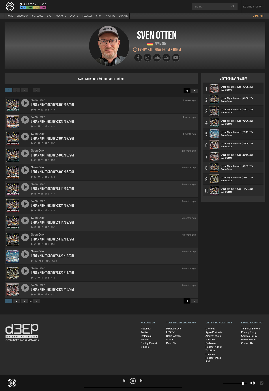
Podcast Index (213, 357)
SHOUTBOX (22, 15)
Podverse (211, 343)
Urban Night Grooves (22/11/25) (52, 272)
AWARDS (110, 15)
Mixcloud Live (173, 328)
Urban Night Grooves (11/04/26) (52, 188)
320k (23, 7)
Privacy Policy (249, 332)
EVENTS (74, 15)
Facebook (146, 328)
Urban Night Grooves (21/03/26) (52, 205)
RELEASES (87, 15)
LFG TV (170, 332)
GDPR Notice (248, 339)
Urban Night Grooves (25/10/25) (52, 289)
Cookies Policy (249, 336)
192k (29, 7)
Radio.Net (171, 343)
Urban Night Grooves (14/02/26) (52, 222)
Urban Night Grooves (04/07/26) (52, 138)
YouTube (145, 339)
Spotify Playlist (149, 343)
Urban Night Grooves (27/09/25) (237, 143)
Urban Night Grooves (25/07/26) (52, 121)
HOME (10, 15)
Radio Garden (173, 336)
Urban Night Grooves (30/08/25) (237, 86)
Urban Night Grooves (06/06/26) (52, 155)
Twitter (144, 332)
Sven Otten (38, 100)
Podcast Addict (214, 347)
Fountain (210, 354)
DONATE (123, 15)
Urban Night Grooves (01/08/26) (52, 104)
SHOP (99, 15)
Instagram (146, 336)
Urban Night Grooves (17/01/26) (52, 239)
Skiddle (145, 347)
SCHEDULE (37, 15)
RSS (208, 361)
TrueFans (211, 350)
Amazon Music (213, 336)
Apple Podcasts (214, 332)
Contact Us (247, 343)
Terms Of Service (250, 328)
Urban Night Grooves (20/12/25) (52, 256)
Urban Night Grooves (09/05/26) (52, 172)
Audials (170, 339)
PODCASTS (60, 15)
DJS (49, 15)
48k (43, 7)
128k (36, 7)
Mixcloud (210, 328)
